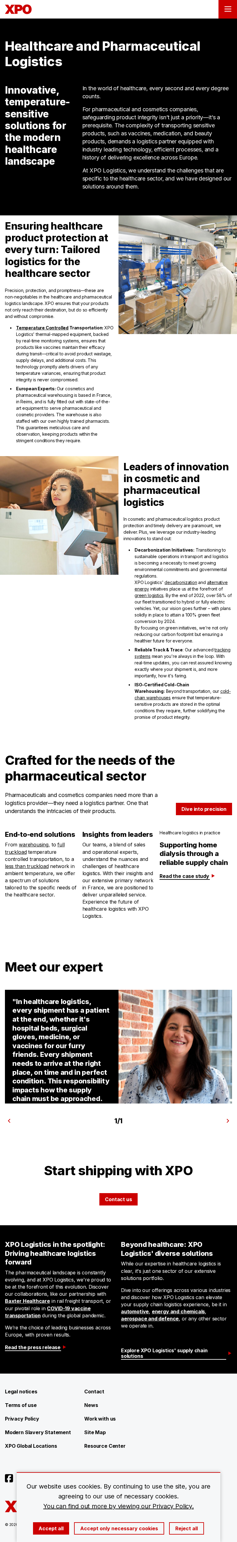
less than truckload (27, 866)
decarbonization (180, 582)
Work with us (100, 1419)
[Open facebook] (9, 1478)
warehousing (33, 844)
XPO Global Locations (31, 1446)
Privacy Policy (22, 1419)
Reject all (186, 1528)
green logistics (149, 595)
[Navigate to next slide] (227, 1120)
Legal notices (21, 1391)
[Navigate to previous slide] (9, 1120)
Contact (94, 1391)
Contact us (118, 1199)
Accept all (51, 1528)
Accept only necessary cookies (119, 1528)
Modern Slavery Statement (38, 1432)
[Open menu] (227, 9)
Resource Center (104, 1446)
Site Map (95, 1432)
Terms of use (21, 1405)
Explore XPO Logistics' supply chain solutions (164, 1353)
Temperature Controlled (42, 327)
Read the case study (184, 876)
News (91, 1405)
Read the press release (32, 1347)
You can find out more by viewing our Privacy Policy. (118, 1506)
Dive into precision (204, 809)
